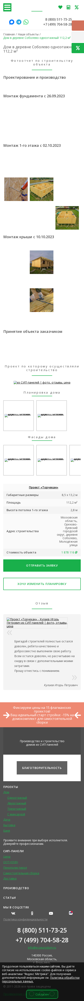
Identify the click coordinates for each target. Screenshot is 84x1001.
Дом (6, 792)
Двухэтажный (16, 803)
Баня (6, 831)
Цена (6, 856)
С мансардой (16, 814)
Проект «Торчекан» (43, 487)
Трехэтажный (16, 809)
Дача (6, 819)
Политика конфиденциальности (25, 919)
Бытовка (9, 825)
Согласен (42, 994)
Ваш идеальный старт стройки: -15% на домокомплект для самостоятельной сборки (42, 718)
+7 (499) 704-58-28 (57, 24)
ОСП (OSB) (10, 862)
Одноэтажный (17, 798)
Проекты (10, 787)
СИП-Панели (13, 851)
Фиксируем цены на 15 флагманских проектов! (42, 709)
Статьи (9, 898)
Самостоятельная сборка (21, 873)
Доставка (10, 878)
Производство (16, 888)
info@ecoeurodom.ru (42, 947)
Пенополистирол (15, 868)
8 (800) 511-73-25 (58, 19)
